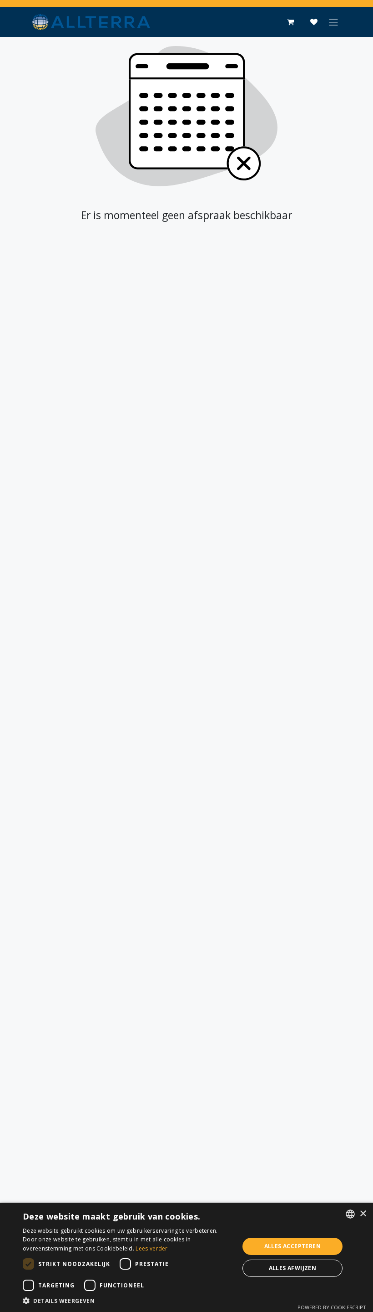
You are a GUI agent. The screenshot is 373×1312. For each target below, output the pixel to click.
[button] (128, 1300)
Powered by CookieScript (331, 1307)
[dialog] (186, 1257)
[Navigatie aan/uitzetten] (333, 21)
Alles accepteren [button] (292, 1246)
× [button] (362, 1213)
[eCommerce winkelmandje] (290, 21)
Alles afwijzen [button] (293, 1268)
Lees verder (151, 1248)
